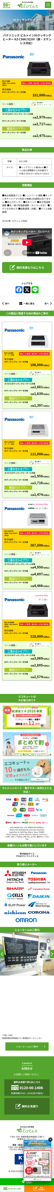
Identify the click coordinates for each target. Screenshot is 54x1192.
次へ (46, 303)
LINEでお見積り (29, 1181)
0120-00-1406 (14, 1188)
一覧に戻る (29, 303)
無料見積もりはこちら (30, 267)
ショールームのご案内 (27, 1046)
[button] (2, 954)
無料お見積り (30, 1106)
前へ (7, 303)
